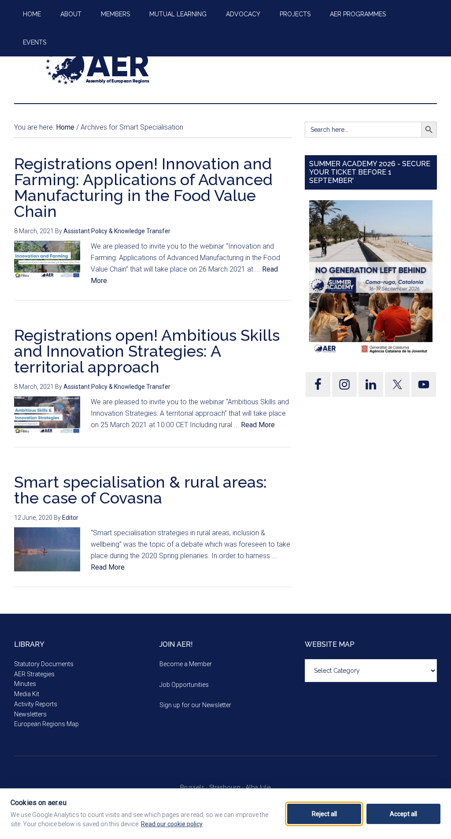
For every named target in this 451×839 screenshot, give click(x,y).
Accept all (403, 813)
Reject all (324, 813)
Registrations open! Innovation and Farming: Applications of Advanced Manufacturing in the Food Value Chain (143, 187)
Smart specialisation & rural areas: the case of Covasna (140, 490)
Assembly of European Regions (97, 66)
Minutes (25, 683)
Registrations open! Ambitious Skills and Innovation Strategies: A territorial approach (147, 351)
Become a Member (185, 663)
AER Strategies (34, 674)
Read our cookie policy (172, 824)
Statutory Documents (44, 663)
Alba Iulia (258, 787)
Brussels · (194, 787)
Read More (258, 425)
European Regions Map (46, 723)
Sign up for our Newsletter (195, 704)
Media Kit (26, 693)
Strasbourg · (227, 787)
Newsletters (30, 714)
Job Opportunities (184, 684)
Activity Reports (35, 704)
